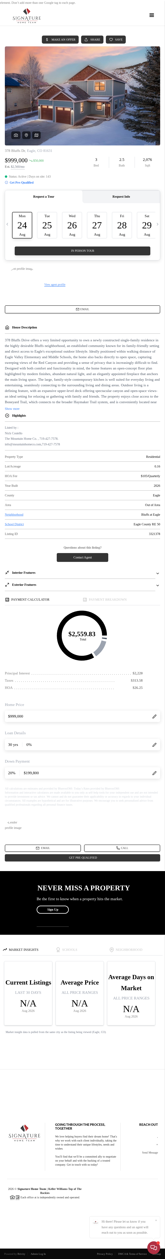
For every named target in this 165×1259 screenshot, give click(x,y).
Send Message (150, 1152)
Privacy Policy (105, 1253)
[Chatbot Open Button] (153, 1247)
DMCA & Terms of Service (132, 1253)
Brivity (21, 1253)
